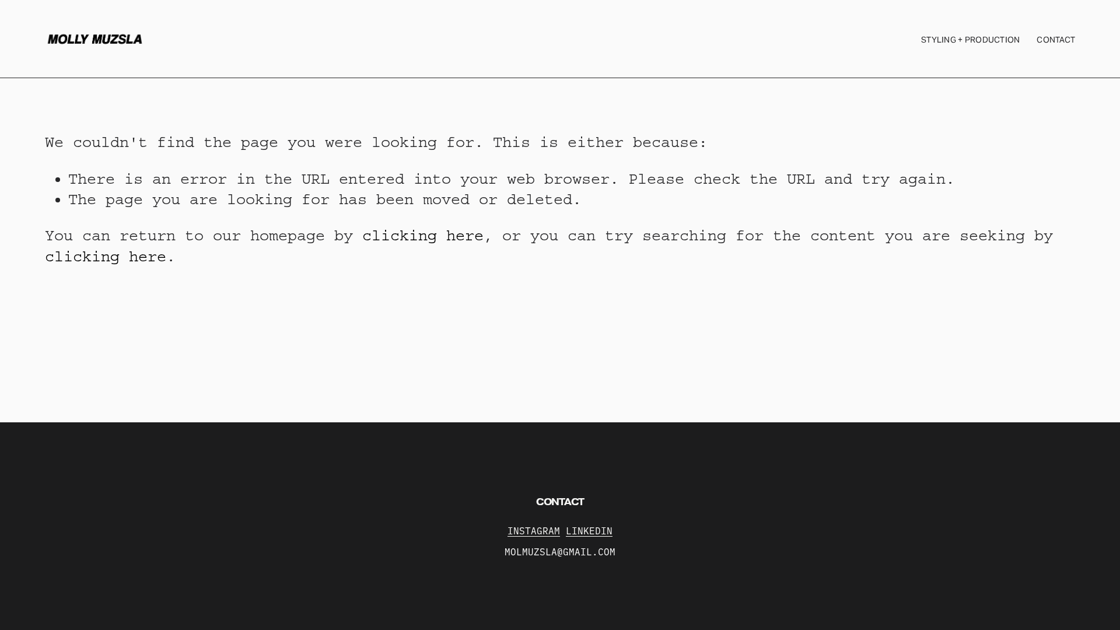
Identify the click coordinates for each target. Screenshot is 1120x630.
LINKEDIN (589, 530)
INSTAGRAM (534, 530)
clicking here (423, 235)
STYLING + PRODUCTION (970, 39)
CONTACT (1056, 39)
